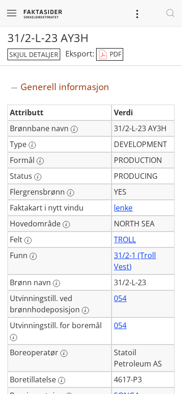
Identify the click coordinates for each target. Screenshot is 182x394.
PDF (114, 53)
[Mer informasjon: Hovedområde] (66, 224)
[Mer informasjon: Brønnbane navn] (74, 129)
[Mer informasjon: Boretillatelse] (61, 380)
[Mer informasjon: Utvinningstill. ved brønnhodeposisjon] (85, 310)
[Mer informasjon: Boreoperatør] (64, 353)
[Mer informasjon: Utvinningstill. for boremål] (13, 337)
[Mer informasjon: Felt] (28, 240)
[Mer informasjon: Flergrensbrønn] (70, 193)
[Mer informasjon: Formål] (40, 161)
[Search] (170, 13)
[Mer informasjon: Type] (32, 145)
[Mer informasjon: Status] (38, 177)
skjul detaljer (33, 54)
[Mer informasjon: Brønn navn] (56, 283)
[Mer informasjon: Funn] (33, 256)
